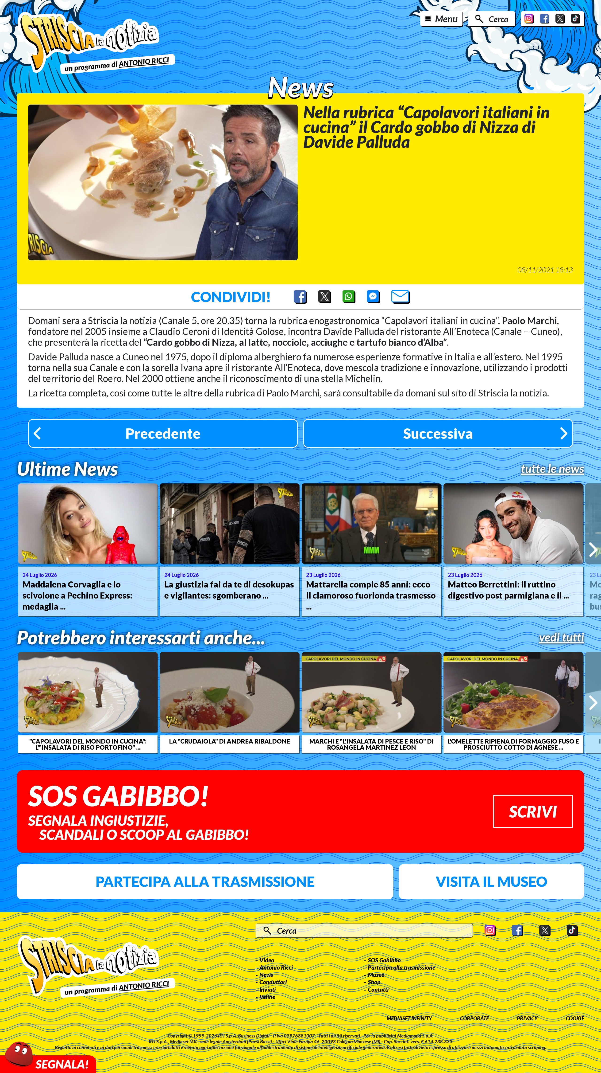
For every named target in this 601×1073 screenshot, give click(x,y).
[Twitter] (560, 18)
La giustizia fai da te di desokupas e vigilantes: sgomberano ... (229, 589)
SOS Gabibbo (384, 959)
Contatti (378, 989)
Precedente (162, 433)
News (266, 974)
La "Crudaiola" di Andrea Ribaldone (229, 741)
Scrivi (533, 811)
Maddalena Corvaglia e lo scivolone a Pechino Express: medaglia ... (77, 595)
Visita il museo (491, 881)
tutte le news (552, 468)
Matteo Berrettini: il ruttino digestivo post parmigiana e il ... (508, 589)
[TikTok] (575, 18)
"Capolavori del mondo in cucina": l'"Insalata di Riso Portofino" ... (87, 744)
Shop (374, 981)
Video (266, 959)
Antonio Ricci (276, 967)
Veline (267, 996)
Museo (376, 974)
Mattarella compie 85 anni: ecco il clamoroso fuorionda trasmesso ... (371, 595)
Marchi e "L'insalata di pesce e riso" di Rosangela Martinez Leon (371, 744)
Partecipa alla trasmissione (205, 881)
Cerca (498, 19)
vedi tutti (561, 637)
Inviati (267, 989)
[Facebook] (544, 18)
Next (593, 549)
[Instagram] (529, 18)
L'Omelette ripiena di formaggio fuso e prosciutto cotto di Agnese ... (513, 744)
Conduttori (273, 981)
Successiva (438, 433)
